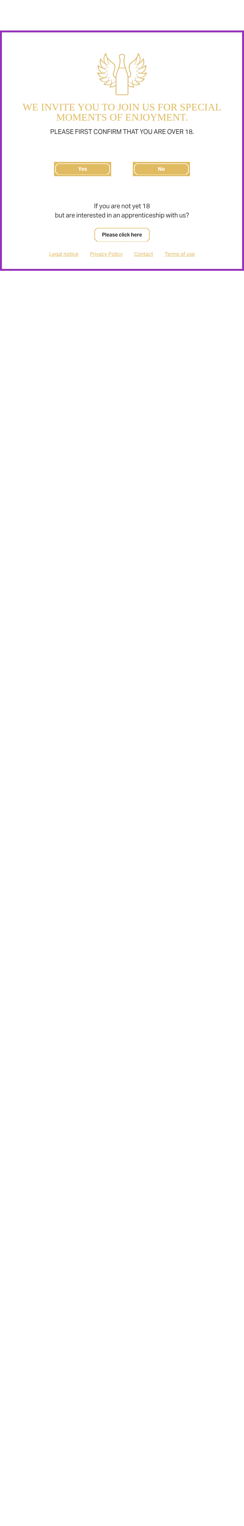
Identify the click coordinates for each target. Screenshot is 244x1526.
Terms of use (180, 254)
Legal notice (63, 254)
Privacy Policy (106, 254)
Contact (143, 254)
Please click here (122, 234)
